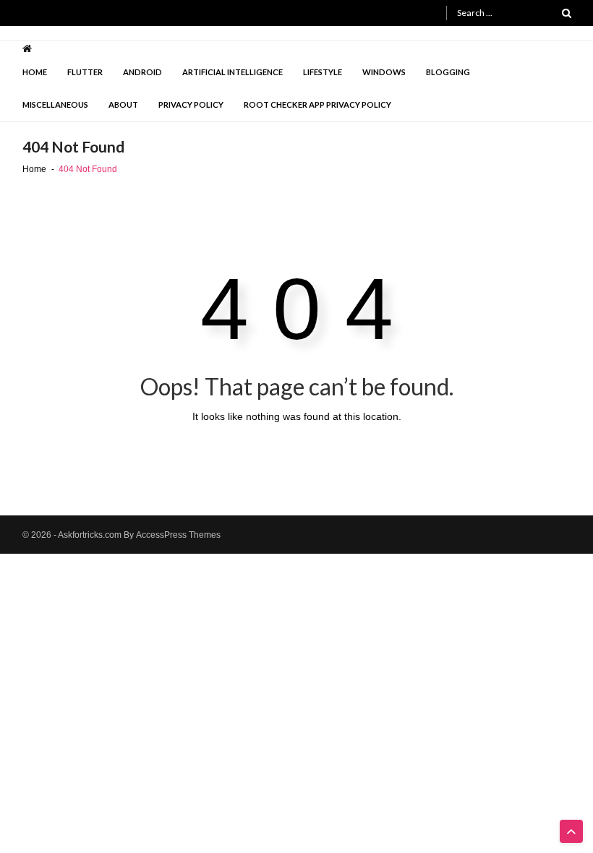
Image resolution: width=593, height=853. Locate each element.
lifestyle (322, 72)
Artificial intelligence (232, 72)
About (123, 104)
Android (142, 72)
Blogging (448, 72)
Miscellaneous (55, 104)
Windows (384, 72)
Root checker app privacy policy (317, 104)
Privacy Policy (190, 104)
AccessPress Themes (178, 535)
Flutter (85, 72)
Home (34, 72)
